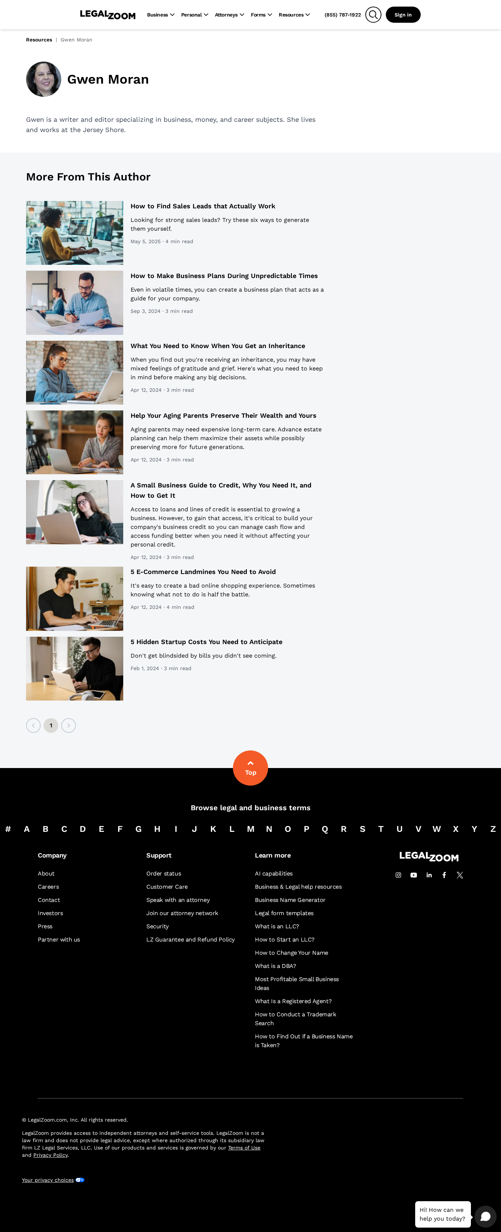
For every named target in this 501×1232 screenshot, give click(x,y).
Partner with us (59, 939)
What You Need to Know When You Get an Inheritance (218, 346)
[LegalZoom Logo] (107, 14)
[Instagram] (398, 875)
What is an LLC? (277, 926)
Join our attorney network (182, 913)
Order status (163, 873)
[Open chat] (486, 1217)
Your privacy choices (48, 1180)
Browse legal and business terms (251, 807)
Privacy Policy (50, 1155)
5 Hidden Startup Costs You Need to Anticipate (206, 642)
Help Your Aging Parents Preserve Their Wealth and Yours (224, 415)
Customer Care (167, 886)
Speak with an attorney (177, 899)
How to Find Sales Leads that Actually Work (203, 206)
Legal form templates (284, 913)
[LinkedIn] (429, 875)
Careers (48, 886)
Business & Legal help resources (298, 886)
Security (157, 926)
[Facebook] (444, 875)
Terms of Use (244, 1148)
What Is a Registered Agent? (293, 1001)
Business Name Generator (290, 899)
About (46, 873)
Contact (49, 899)
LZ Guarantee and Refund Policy (190, 939)
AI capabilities (274, 873)
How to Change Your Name (291, 952)
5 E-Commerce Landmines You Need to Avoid (203, 571)
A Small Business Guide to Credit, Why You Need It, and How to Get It (221, 490)
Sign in (403, 15)
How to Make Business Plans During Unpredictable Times (224, 275)
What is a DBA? (275, 965)
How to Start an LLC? (285, 939)
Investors (50, 913)
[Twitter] (460, 875)
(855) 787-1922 (343, 15)
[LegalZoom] (429, 859)
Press (45, 926)
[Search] (373, 15)
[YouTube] (413, 875)
